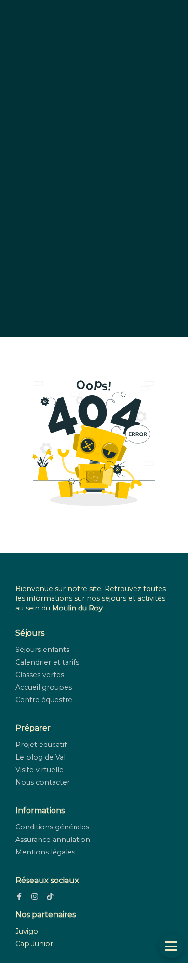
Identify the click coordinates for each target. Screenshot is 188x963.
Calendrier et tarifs (47, 662)
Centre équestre (43, 699)
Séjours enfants (42, 649)
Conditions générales (52, 827)
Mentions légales (45, 852)
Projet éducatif (41, 744)
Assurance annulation (52, 839)
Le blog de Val (40, 757)
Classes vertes (39, 674)
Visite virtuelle (39, 769)
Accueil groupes (43, 687)
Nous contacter (42, 782)
